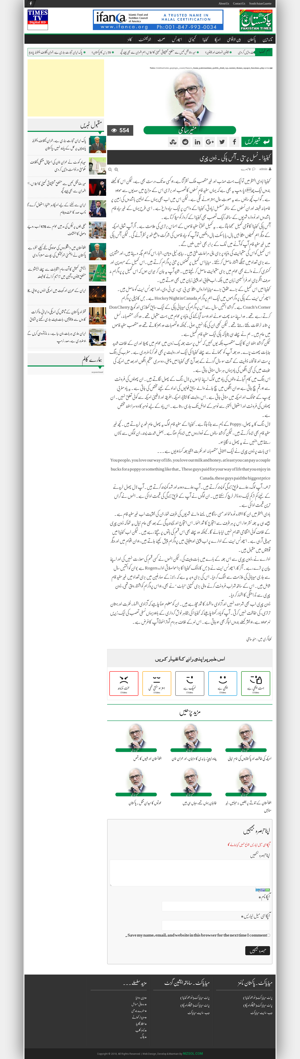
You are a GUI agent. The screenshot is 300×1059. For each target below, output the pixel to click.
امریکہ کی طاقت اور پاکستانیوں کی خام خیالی (249, 758)
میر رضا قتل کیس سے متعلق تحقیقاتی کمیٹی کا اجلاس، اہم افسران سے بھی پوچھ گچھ (170, 52)
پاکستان (252, 39)
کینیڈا (205, 39)
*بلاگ (143, 1036)
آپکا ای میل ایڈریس (255, 916)
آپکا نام (264, 897)
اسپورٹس (177, 39)
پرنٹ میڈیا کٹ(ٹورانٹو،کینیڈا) (195, 997)
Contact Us (239, 3)
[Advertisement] (66, 88)
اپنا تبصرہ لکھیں (260, 855)
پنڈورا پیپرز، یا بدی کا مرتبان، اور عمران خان (194, 758)
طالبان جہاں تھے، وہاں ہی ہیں (199, 803)
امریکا (217, 39)
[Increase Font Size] (116, 169)
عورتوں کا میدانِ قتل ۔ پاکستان (145, 803)
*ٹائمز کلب (141, 1030)
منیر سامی (251, 639)
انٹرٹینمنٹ (145, 39)
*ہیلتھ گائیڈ (141, 1023)
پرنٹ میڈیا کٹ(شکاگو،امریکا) (195, 1005)
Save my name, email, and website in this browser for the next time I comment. (196, 935)
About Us (224, 3)
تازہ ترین (267, 39)
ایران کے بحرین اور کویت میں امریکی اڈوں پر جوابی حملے (56, 290)
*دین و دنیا (141, 997)
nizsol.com (193, 1054)
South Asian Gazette (260, 3)
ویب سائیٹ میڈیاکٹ (199, 1012)
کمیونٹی (192, 39)
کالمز (130, 39)
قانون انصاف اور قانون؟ (229, 52)
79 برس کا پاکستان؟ (113, 52)
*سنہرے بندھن (139, 1010)
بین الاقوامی (234, 39)
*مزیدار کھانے (139, 1017)
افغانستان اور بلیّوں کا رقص (147, 758)
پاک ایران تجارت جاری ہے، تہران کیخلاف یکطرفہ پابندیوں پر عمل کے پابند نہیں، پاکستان (52, 52)
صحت (161, 39)
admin (263, 169)
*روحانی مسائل (139, 1004)
